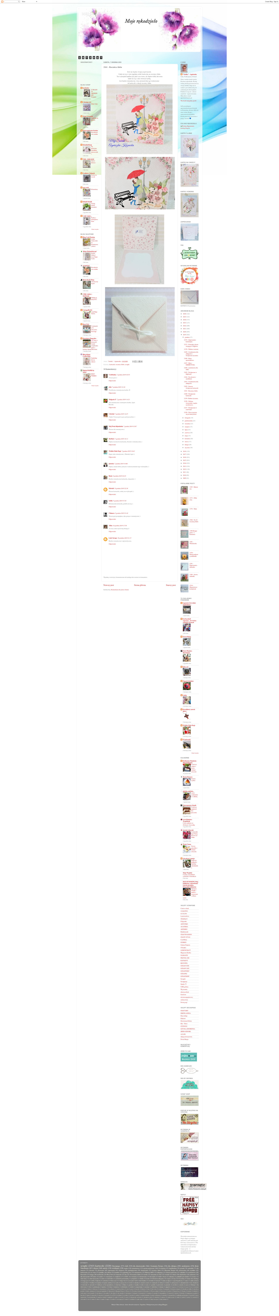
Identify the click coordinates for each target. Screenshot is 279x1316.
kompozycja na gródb (192, 1293)
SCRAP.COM (185, 966)
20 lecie (128, 1291)
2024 (184, 320)
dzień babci (110, 1278)
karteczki (112, 364)
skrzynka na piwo (148, 1297)
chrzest (95, 1268)
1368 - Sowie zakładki (194, 575)
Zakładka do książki (94, 119)
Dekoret (183, 1018)
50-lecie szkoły (154, 1291)
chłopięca (160, 1272)
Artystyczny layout (94, 282)
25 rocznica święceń (136, 1291)
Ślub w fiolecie (93, 162)
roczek (121, 1297)
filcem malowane (171, 1272)
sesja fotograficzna (178, 1280)
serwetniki (151, 1280)
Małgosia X (112, 399)
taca (175, 1278)
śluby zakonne (163, 1299)
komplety (98, 1283)
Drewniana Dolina (186, 1021)
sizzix (126, 1297)
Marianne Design (169, 1270)
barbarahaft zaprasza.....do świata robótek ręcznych (189, 620)
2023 (184, 323)
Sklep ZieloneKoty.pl (89, 251)
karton (94, 1276)
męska (126, 1268)
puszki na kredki (102, 1297)
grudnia (187, 337)
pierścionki (160, 1285)
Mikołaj (193, 1285)
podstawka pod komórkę (122, 1278)
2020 (184, 332)
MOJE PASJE (87, 202)
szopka (102, 1299)
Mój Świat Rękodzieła (116, 426)
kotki (142, 1285)
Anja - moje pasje (88, 159)
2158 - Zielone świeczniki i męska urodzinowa (190, 403)
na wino (93, 1272)
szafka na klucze (194, 1280)
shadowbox (183, 1274)
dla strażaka (121, 1293)
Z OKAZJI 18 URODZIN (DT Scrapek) (94, 93)
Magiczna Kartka (186, 953)
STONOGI (184, 1026)
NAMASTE (184, 955)
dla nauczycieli (85, 1277)
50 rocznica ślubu (135, 1274)
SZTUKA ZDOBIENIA (188, 1029)
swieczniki (83, 1299)
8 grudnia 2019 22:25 (119, 476)
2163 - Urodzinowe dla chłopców (191, 382)
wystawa (146, 1299)
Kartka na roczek (94, 176)
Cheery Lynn (113, 1280)
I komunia (133, 1276)
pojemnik (167, 1285)
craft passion (174, 1283)
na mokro (126, 1295)
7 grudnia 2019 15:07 (130, 426)
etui (127, 1289)
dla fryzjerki (91, 1293)
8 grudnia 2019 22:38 (121, 488)
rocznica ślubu (120, 364)
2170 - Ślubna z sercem (191, 349)
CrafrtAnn (180, 1287)
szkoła (93, 1299)
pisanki (182, 1268)
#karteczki (111, 1291)
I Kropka (183, 948)
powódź (192, 1295)
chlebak (195, 1291)
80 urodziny (94, 189)
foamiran (183, 994)
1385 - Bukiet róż (194, 488)
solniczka (157, 1297)
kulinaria (143, 1289)
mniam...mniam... (188, 791)
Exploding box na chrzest (94, 360)
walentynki (154, 1283)
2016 (184, 457)
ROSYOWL (184, 963)
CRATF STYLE (185, 937)
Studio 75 (183, 984)
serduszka (105, 1280)
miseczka (101, 1295)
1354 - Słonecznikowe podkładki (194, 554)
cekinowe (193, 1274)
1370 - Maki (193, 509)
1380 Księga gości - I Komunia (193, 532)
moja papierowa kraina (90, 130)
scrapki (127, 364)
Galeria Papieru (185, 945)
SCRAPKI (184, 974)
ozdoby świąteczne (96, 1280)
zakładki (182, 1272)
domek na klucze (121, 1289)
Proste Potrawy (188, 777)
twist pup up (119, 1299)
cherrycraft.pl (185, 992)
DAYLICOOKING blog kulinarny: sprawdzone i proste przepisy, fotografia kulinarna (190, 884)
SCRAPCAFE (185, 968)
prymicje (147, 1287)
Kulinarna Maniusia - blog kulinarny (190, 762)
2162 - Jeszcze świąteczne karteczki (191, 387)
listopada (188, 418)
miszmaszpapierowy (187, 997)
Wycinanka (184, 989)
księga (92, 1274)
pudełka (101, 1272)
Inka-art (185, 667)
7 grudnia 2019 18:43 (128, 451)
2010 (184, 475)
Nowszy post (108, 585)
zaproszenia (111, 1270)
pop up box (124, 1283)
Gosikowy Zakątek (89, 173)
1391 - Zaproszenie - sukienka (194, 565)
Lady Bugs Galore (94, 313)
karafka (137, 1285)
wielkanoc (115, 1268)
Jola (110, 387)
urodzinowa (192, 1272)
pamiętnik (167, 1289)
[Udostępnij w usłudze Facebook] (139, 361)
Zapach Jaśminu (188, 681)
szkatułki (190, 1268)
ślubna (161, 1283)
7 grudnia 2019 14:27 (121, 414)
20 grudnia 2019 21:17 (124, 538)
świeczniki (85, 1283)
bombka (92, 1283)
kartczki (137, 1289)
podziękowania (132, 1270)
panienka (165, 1295)
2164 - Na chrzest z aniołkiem (190, 378)
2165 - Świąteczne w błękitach (190, 373)
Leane (186, 1287)
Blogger (164, 1305)
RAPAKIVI (184, 960)
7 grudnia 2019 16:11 (121, 439)
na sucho (116, 1283)
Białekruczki (184, 932)
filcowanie (101, 1270)
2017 (184, 454)
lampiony (116, 1287)
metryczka (94, 1295)
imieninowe (135, 1268)
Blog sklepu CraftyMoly (87, 355)
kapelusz (104, 1287)
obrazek (91, 1270)
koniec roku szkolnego (193, 1278)
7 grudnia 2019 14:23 (123, 399)
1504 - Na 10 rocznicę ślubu (194, 521)
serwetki (183, 1034)
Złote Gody (94, 104)
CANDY (125, 1276)
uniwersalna (182, 1270)
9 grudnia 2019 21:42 (121, 513)
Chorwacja (162, 1291)
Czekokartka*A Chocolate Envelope (94, 328)
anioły (105, 1268)
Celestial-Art (87, 102)
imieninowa (138, 1272)
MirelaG (111, 488)
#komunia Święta (120, 1291)
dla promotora (103, 1289)
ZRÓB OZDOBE (186, 1031)
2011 (184, 472)
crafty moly (83, 1293)
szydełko (192, 1270)
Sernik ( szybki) (193, 780)
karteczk (171, 1293)
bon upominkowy (109, 1285)
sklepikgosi (184, 919)
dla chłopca (172, 1266)
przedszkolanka (92, 1297)
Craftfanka (112, 375)
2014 (184, 463)
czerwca (187, 433)
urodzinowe (186, 1266)
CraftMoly (184, 940)
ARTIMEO (184, 929)
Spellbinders (173, 1268)
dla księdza (152, 1276)
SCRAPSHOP (185, 976)
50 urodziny (181, 1278)
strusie (188, 1297)
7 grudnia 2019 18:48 (121, 464)
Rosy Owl (86, 324)
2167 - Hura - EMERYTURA (189, 364)
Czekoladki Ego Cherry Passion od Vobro (194, 834)
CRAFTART (184, 1011)
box (191, 1287)
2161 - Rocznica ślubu (191, 391)
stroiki (183, 1297)
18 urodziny (162, 1268)
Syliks (111, 501)
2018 (184, 451)
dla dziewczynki (139, 1266)
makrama (171, 1276)
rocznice (194, 1276)
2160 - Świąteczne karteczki (189, 395)
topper (107, 1299)
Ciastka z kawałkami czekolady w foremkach (189, 875)
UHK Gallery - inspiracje (87, 295)
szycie (186, 1285)
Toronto (183, 1291)
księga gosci (85, 1280)
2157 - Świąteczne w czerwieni (190, 408)
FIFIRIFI (183, 942)
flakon (124, 1285)
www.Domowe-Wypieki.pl (187, 820)
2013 (184, 466)
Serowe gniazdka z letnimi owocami (194, 849)
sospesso (163, 1297)
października (189, 421)
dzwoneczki (142, 1293)
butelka (141, 1278)
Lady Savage (113, 538)
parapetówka (172, 1295)
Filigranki (184, 921)
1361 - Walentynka (193, 542)
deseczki (118, 1274)
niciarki (132, 1295)
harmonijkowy (163, 1293)
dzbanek (135, 1293)
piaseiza (111, 464)
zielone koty (184, 1000)
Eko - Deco (184, 1024)
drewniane (128, 1293)
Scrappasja (184, 981)
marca (187, 442)
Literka (169, 1291)
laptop (88, 1295)
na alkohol (119, 1295)
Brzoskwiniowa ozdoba (94, 133)
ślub (126, 1266)
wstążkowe (118, 1276)
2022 (184, 326)
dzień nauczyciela (94, 1278)
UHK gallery (184, 987)
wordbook (132, 1299)
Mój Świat (90, 13)
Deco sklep (184, 1016)
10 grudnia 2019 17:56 (120, 526)
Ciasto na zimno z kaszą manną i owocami (194, 768)
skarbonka (154, 1287)
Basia (110, 476)
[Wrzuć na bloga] (135, 361)
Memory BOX (149, 1272)
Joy (126, 1274)
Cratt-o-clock (185, 908)
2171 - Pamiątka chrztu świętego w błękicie (191, 345)
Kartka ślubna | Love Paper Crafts (94, 256)
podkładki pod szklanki (183, 1276)
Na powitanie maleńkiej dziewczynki (94, 150)
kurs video (154, 1289)
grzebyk (155, 1293)
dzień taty (118, 1285)
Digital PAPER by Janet (88, 371)
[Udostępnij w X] (137, 361)
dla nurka (106, 1293)
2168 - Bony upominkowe (189, 359)
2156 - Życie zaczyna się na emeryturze (190, 413)
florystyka (84, 1274)
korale (147, 1278)
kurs (149, 1289)
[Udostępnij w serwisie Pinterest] (141, 361)
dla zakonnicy (111, 1289)
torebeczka (100, 1274)
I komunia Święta (156, 1266)
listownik (84, 1285)
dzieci (174, 1274)
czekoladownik (184, 1283)
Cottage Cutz (122, 1280)
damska (84, 1289)
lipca (186, 430)
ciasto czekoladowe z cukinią (194, 794)
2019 (184, 335)
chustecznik (144, 1270)
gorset (132, 1289)
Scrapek (183, 979)
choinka (167, 1283)
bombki (116, 1272)
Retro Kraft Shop (88, 280)
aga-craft (86, 187)
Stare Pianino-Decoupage (187, 652)
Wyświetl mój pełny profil (188, 101)
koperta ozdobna (107, 1283)
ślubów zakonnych (90, 1291)
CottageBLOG (87, 310)
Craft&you (99, 1285)
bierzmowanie (143, 1276)
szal (88, 1299)
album (109, 1272)
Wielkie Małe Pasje (115, 451)
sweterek (194, 1297)
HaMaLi (111, 439)
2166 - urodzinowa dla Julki (191, 368)
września (187, 424)
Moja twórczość (88, 116)
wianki (126, 1299)
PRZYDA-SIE (185, 958)
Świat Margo (184, 1039)
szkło (98, 1299)
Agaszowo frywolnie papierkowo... (189, 604)
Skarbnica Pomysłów (89, 338)
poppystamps (139, 1287)
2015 (184, 460)
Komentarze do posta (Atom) (120, 590)
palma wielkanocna (156, 1295)
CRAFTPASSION (186, 934)
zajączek (167, 1287)
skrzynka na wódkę (186, 1289)
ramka (116, 1297)
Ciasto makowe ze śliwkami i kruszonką (189, 824)
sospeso (169, 1278)
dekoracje (95, 1289)
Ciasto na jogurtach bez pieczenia (194, 810)
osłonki (132, 1287)
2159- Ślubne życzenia (191, 398)
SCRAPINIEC (185, 971)
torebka (113, 1299)
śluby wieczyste (154, 1299)
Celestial (111, 414)
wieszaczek (109, 1276)
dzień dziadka (142, 1280)
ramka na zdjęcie (166, 1280)
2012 (184, 469)
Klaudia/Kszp (87, 145)
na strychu (184, 913)
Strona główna (140, 585)
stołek (178, 1297)
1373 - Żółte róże (193, 499)
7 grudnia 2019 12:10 (118, 387)
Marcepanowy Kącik (189, 805)
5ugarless (143, 1305)
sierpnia (187, 427)
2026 (184, 314)
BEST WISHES (93, 375)
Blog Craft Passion (89, 237)
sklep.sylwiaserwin (186, 1037)
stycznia (187, 448)
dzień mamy (84, 1278)
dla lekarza (99, 1293)
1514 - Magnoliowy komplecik (193, 587)
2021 (184, 329)
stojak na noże (171, 1297)
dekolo (89, 1289)
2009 (184, 478)
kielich (176, 1293)
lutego (187, 445)
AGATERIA (184, 927)
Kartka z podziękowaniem (94, 219)
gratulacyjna (96, 1287)
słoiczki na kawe (145, 1283)
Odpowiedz (112, 381)
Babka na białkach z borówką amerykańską (194, 864)
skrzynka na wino (156, 1274)
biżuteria (121, 1270)
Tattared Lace (176, 1291)
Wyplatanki (187, 739)
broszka (189, 1291)
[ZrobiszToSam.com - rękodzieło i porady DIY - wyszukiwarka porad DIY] (189, 1061)
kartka (146, 1274)
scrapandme (184, 911)
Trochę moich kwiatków (94, 205)
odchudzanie (124, 1287)
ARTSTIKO (184, 924)
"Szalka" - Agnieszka (190, 74)
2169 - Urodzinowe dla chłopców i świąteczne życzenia (191, 353)
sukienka (136, 1283)
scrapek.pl (86, 266)
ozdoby (137, 1295)
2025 (184, 317)
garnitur (131, 1285)
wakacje (161, 1287)
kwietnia (187, 439)
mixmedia (107, 1295)
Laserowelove (185, 916)
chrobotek (196, 1287)
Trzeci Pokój (187, 637)
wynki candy (139, 1299)
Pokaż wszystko (95, 229)
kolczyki (158, 1280)
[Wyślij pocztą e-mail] (133, 361)
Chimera (111, 513)
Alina (110, 525)
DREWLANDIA (186, 1013)
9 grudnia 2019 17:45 (119, 501)
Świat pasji (184, 1002)
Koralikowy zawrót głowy (189, 710)
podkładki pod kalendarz (182, 1295)
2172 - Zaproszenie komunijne (190, 341)
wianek (167, 1274)
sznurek (181, 1285)
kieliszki (182, 1293)
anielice (101, 1276)
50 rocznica (146, 1291)
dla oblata (113, 1293)
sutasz (186, 1280)
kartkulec (86, 88)
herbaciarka (84, 1272)
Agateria (174, 1287)
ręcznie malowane (148, 1268)
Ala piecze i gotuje (189, 858)
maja (186, 436)
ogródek (153, 1285)
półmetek (110, 1297)
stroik (130, 1283)
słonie (102, 1278)
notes (147, 1285)
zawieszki (91, 1285)
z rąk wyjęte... (87, 216)
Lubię (185, 695)
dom (90, 1287)
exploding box (126, 1272)
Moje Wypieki (187, 873)
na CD (113, 1295)
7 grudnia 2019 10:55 (123, 375)
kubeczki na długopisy (158, 1278)
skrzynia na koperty (175, 1289)
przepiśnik (134, 1278)
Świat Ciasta (187, 844)
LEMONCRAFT (186, 950)
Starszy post (171, 585)
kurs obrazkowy (194, 1283)
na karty (160, 1289)
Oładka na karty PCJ (94, 298)
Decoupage (116, 1266)
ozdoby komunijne (145, 1295)
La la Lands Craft (132, 1280)
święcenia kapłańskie (102, 1291)
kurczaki (83, 1295)
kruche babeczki (188, 830)
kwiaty (110, 1287)
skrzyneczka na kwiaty (135, 1297)
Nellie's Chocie (162, 1276)
